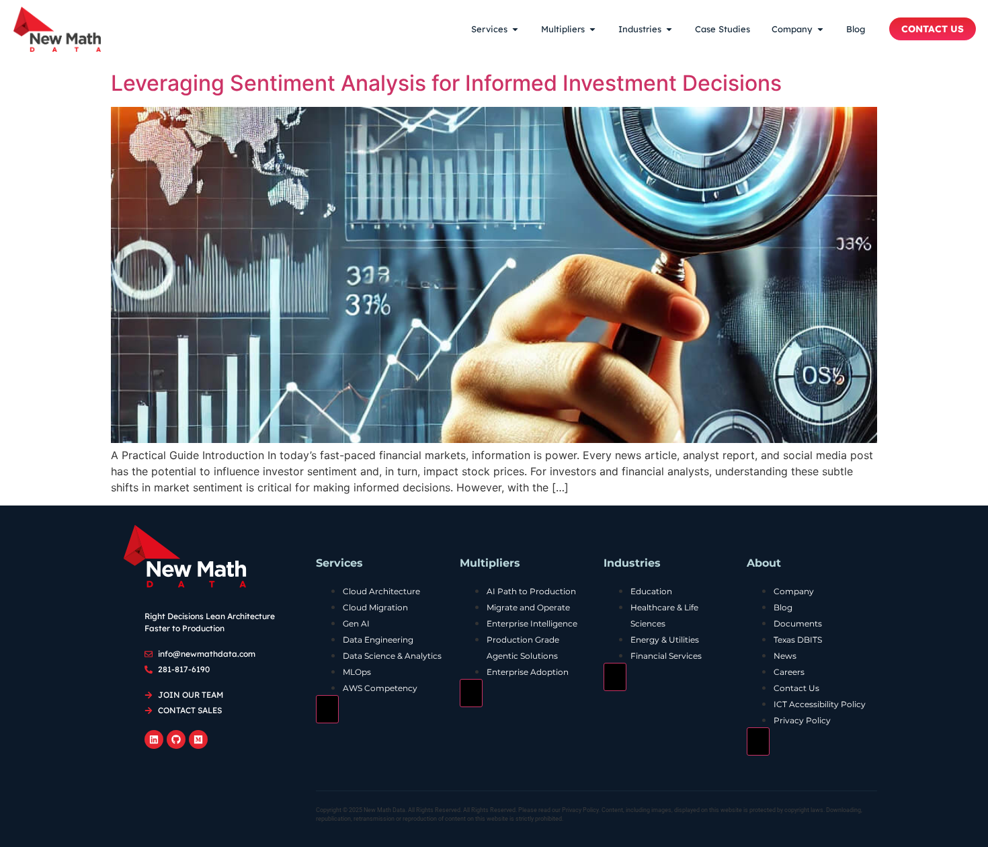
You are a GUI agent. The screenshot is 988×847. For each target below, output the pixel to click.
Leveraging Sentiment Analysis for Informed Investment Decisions (446, 83)
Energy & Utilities (664, 640)
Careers (789, 672)
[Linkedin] (154, 739)
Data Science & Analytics (392, 656)
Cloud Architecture (381, 591)
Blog (783, 607)
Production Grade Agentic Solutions (523, 648)
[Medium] (198, 739)
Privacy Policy (802, 720)
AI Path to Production (531, 591)
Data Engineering (378, 640)
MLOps (357, 672)
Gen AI (356, 623)
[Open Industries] (669, 29)
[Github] (176, 739)
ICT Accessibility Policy (820, 704)
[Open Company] (820, 29)
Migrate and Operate (528, 607)
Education (651, 591)
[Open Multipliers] (592, 29)
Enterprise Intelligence (532, 623)
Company (794, 591)
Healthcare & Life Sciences (664, 615)
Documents (798, 623)
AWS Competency (380, 688)
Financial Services (666, 656)
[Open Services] (515, 29)
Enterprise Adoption (528, 672)
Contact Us (796, 688)
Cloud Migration (375, 607)
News (785, 656)
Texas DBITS (798, 640)
